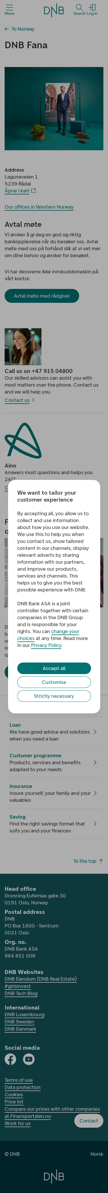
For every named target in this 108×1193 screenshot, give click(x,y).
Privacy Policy (46, 645)
